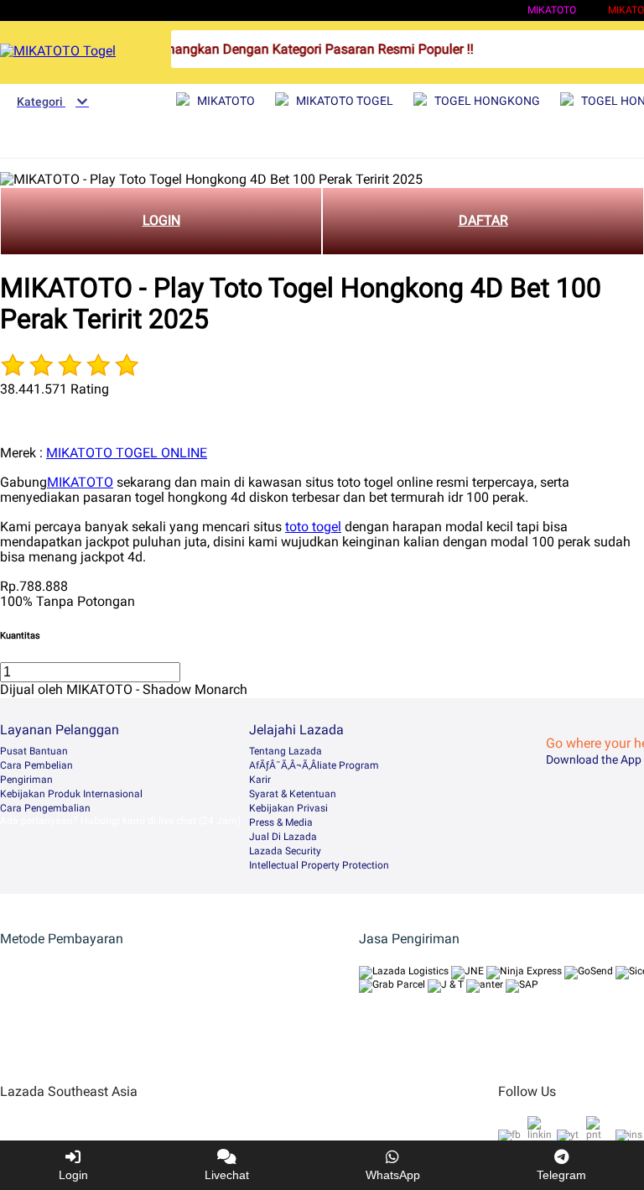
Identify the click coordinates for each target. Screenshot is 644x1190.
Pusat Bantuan (34, 751)
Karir (260, 780)
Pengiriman (26, 780)
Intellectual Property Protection (319, 865)
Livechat (227, 1175)
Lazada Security (285, 851)
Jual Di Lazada (283, 837)
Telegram (561, 1175)
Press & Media (281, 822)
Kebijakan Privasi (288, 808)
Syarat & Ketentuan (292, 794)
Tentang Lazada (285, 751)
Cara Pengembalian (45, 808)
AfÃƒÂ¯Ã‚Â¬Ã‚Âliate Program (314, 765)
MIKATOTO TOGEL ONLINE (126, 453)
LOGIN (161, 220)
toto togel (313, 527)
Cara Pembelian (36, 765)
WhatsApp (393, 1175)
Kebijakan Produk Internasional (71, 794)
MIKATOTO (551, 10)
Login (73, 1175)
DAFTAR (483, 220)
